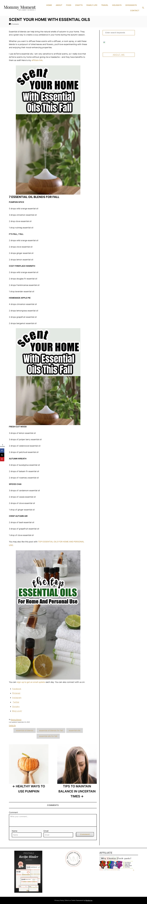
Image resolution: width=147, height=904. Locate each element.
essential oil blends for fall (51, 730)
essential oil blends (24, 730)
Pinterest (16, 693)
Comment (13, 812)
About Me (119, 55)
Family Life (12, 725)
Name (14, 831)
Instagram (16, 697)
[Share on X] (2, 455)
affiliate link (37, 60)
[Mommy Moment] (19, 8)
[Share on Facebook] (2, 450)
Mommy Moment (16, 719)
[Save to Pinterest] (2, 459)
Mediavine (88, 900)
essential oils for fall (48, 736)
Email (46, 831)
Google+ (16, 706)
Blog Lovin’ (17, 711)
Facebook (16, 689)
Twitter (16, 702)
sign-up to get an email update (31, 682)
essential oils (74, 730)
